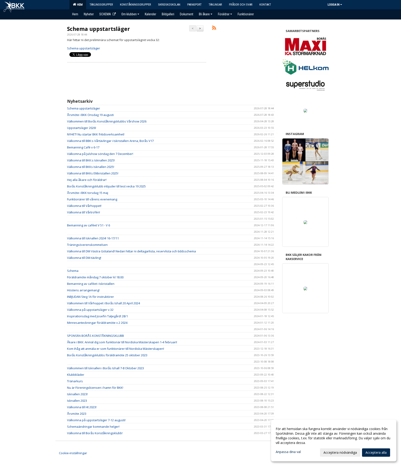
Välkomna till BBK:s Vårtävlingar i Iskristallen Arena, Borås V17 (110, 141)
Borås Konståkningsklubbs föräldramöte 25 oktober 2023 (107, 355)
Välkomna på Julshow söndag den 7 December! (100, 154)
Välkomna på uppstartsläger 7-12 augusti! (96, 420)
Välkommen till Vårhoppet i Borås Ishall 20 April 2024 (103, 303)
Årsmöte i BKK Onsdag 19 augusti (90, 115)
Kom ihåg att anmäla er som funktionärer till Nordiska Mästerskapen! (115, 349)
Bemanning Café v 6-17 (83, 147)
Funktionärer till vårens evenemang (92, 199)
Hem (79, 4)
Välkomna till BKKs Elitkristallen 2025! (92, 173)
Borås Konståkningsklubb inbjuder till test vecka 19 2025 (106, 186)
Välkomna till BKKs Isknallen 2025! (90, 167)
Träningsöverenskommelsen (87, 245)
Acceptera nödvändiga (340, 452)
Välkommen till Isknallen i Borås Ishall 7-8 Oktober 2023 (105, 368)
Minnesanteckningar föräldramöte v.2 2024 (97, 323)
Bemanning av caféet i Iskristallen (90, 284)
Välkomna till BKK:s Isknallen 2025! (91, 160)
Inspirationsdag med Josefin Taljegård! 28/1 (97, 316)
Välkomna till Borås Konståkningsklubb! (95, 433)
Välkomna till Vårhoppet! (84, 206)
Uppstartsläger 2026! (81, 128)
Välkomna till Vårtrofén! (83, 212)
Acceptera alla (376, 452)
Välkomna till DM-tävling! (84, 258)
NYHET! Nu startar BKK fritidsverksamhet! (95, 134)
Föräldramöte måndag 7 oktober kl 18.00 (95, 277)
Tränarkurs (75, 381)
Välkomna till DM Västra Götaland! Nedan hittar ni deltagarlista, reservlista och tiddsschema (131, 251)
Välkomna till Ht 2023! (82, 407)
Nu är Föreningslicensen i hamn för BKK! (95, 388)
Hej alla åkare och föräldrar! (87, 180)
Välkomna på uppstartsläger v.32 (90, 310)
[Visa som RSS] (214, 28)
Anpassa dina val (288, 452)
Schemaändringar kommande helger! (93, 426)
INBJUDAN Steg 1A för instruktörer (90, 297)
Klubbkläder (75, 375)
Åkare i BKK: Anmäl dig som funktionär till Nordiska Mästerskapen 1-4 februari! (122, 342)
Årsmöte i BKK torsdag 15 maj (87, 193)
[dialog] (333, 440)
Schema (72, 271)
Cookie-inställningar (73, 453)
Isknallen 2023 (77, 401)
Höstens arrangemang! (83, 290)
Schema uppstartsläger (98, 28)
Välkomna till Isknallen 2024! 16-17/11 (93, 238)
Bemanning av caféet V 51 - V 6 (88, 225)
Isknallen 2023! (77, 394)
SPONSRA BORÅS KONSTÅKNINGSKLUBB (95, 336)
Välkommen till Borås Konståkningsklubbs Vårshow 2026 (106, 121)
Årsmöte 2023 (76, 413)
